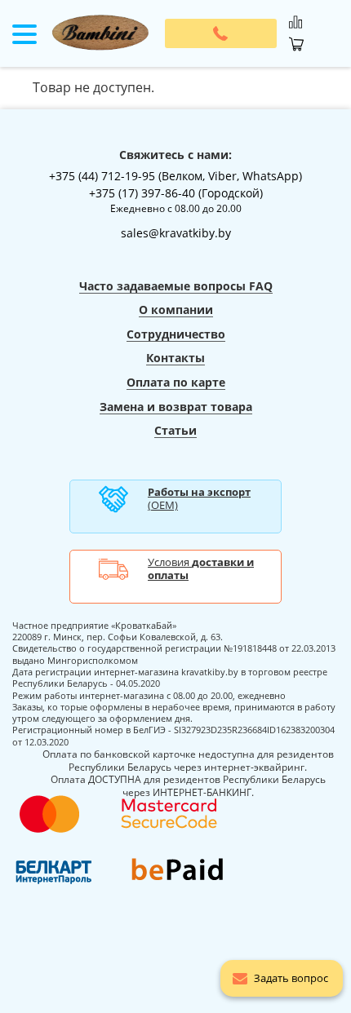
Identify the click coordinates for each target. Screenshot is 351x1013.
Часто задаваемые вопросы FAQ (176, 286)
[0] (295, 18)
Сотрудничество (176, 334)
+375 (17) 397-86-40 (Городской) (176, 193)
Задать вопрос (291, 978)
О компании (176, 309)
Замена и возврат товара (176, 406)
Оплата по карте (176, 382)
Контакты (175, 357)
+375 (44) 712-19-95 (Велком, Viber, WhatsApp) (175, 176)
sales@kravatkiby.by (176, 233)
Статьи (175, 430)
